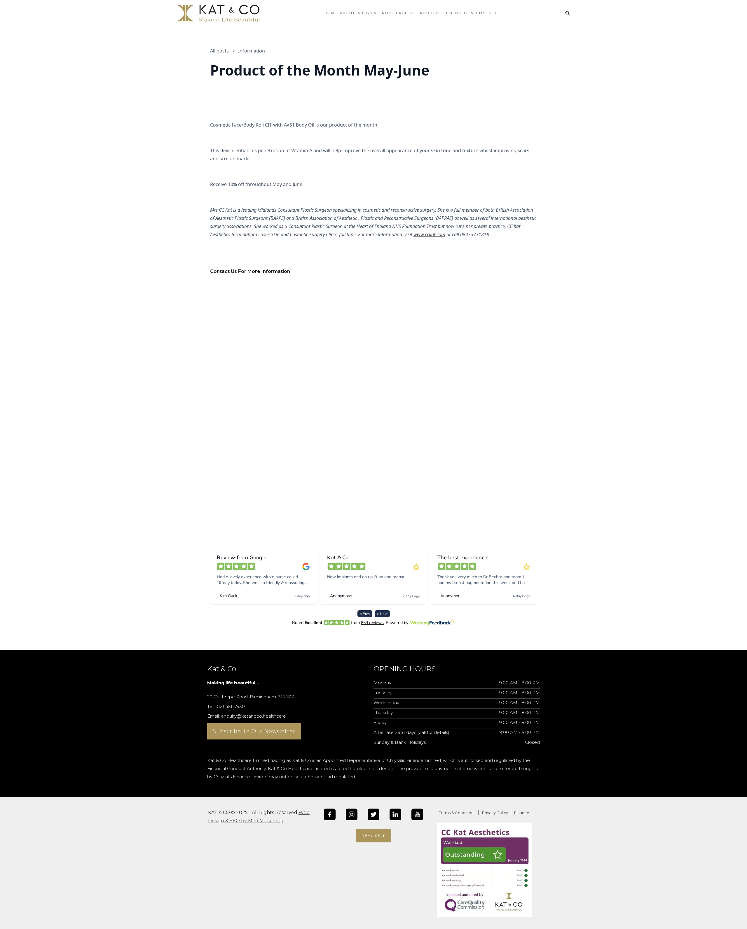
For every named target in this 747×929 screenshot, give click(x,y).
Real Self (374, 835)
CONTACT (486, 12)
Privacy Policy (495, 812)
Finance (521, 812)
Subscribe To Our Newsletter (254, 731)
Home (330, 12)
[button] (347, 18)
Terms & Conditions (457, 812)
